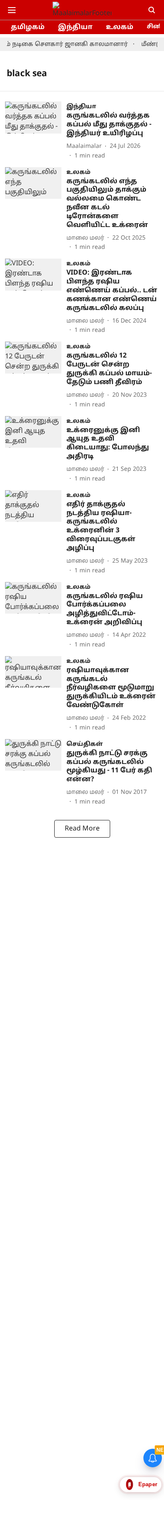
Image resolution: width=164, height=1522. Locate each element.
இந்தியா (75, 27)
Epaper (147, 1484)
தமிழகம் (28, 27)
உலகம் (119, 27)
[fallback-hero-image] (35, 130)
